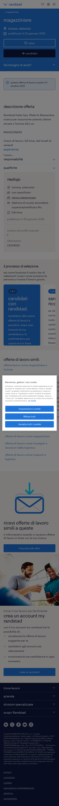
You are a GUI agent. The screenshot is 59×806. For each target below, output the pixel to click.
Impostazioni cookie (30, 408)
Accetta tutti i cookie (29, 424)
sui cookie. (32, 401)
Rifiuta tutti (29, 416)
